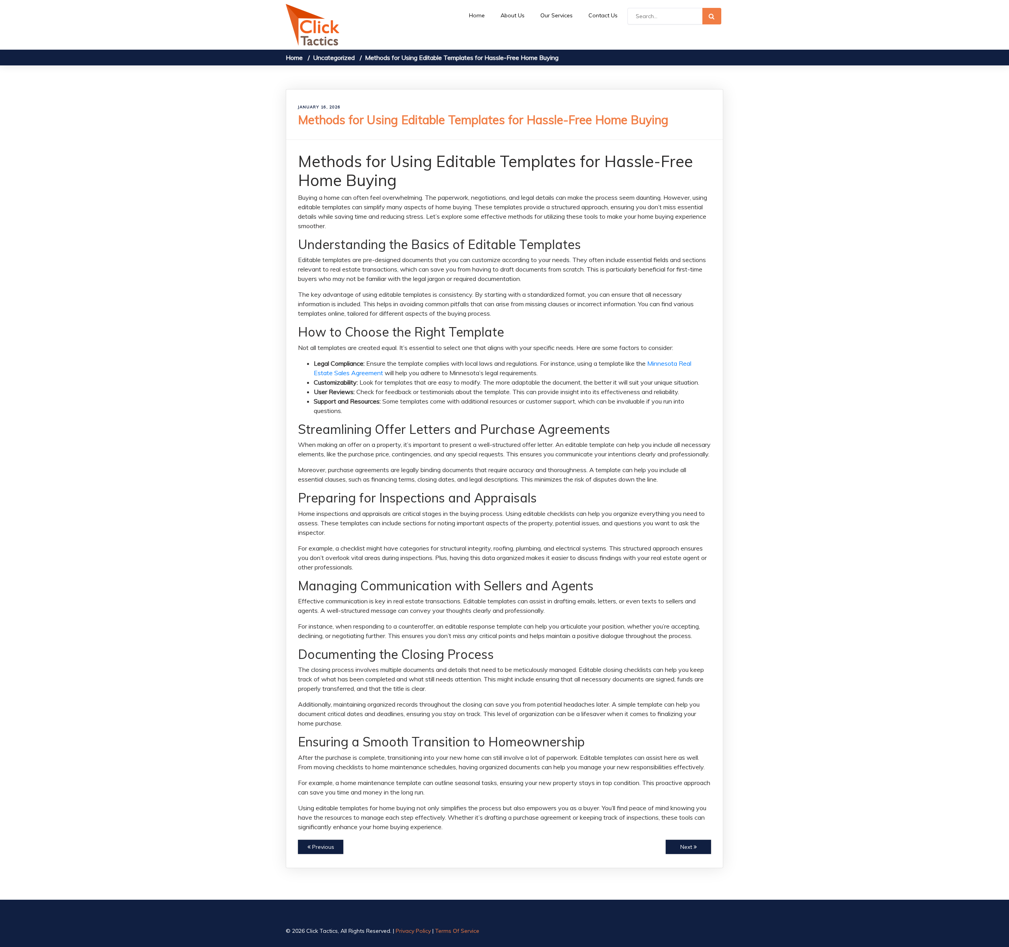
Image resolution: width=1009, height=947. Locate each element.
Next (687, 846)
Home (477, 15)
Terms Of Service (457, 930)
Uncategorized (334, 57)
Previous (322, 846)
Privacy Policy (413, 930)
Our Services (556, 15)
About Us (513, 15)
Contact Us (603, 15)
